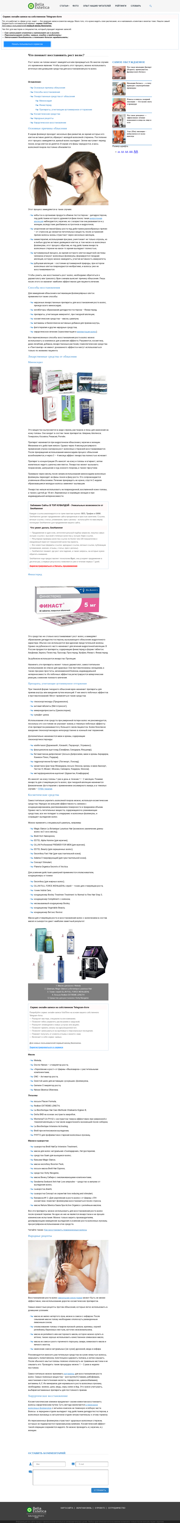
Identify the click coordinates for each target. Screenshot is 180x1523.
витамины (69, 1373)
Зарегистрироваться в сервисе (46, 1047)
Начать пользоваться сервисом (27, 44)
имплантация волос (86, 331)
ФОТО (75, 6)
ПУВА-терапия (45, 789)
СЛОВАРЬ (136, 6)
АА (119, 152)
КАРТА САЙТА (67, 1508)
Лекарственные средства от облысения (54, 96)
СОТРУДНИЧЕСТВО (116, 1508)
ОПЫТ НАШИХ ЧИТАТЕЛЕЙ (97, 6)
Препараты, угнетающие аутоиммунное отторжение (65, 109)
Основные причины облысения (49, 87)
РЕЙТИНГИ (120, 6)
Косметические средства (47, 114)
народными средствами (70, 1298)
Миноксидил (45, 101)
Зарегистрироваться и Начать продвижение (53, 566)
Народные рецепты (44, 118)
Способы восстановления (47, 92)
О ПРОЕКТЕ (100, 1508)
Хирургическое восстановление (50, 122)
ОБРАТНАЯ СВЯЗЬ (84, 1508)
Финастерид (45, 105)
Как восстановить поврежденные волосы (65, 1230)
